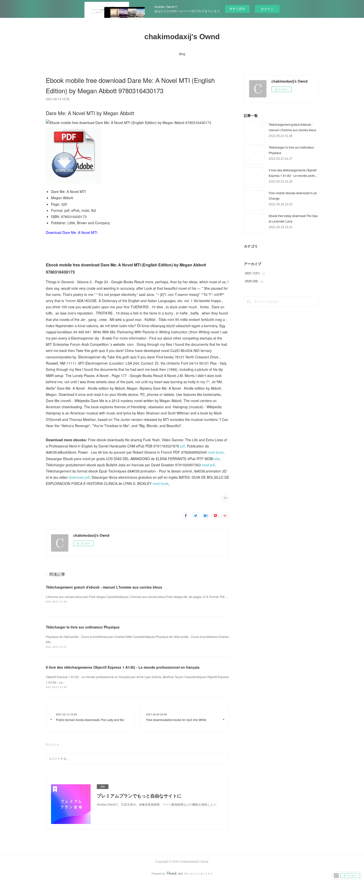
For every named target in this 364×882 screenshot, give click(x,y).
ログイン (267, 8)
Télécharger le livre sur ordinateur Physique (83, 627)
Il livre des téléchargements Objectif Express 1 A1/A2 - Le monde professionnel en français (123, 667)
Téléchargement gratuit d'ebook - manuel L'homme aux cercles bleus (104, 587)
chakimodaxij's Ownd (182, 36)
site (217, 458)
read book (216, 452)
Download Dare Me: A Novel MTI (71, 232)
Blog (182, 54)
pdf (182, 445)
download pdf (79, 477)
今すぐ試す (237, 8)
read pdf (208, 464)
